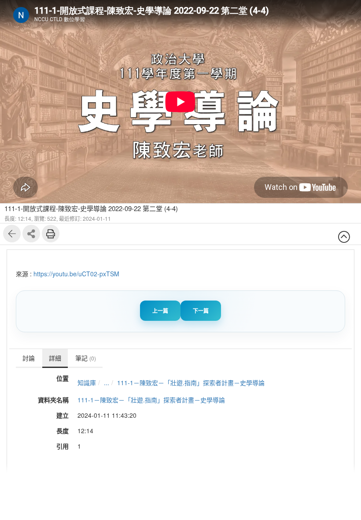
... (106, 382)
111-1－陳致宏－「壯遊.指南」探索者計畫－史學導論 (191, 382)
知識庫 (86, 382)
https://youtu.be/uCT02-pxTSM (76, 273)
